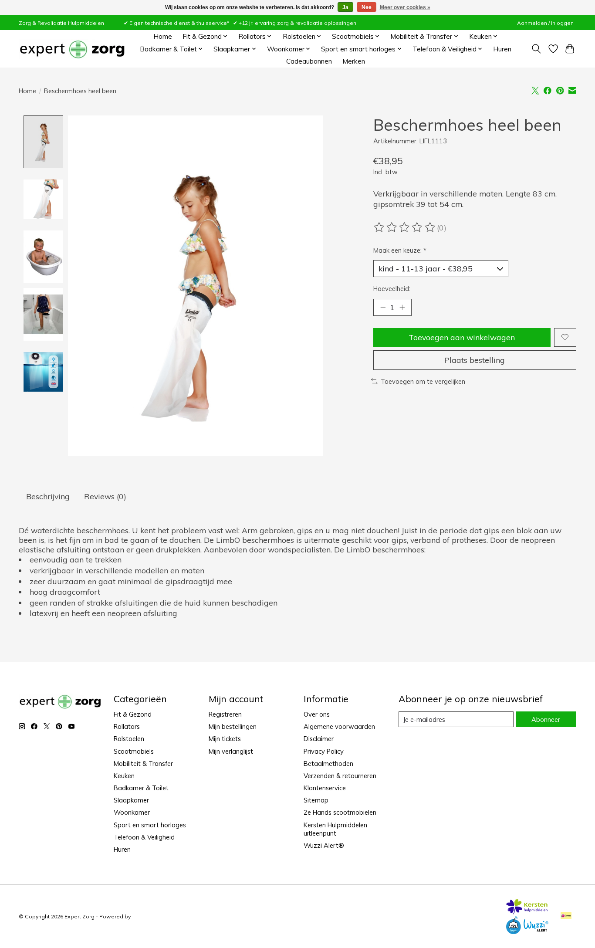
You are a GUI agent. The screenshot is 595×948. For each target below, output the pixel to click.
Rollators (127, 726)
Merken (353, 61)
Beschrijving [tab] (48, 496)
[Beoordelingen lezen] (405, 227)
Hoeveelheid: (391, 288)
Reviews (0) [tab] (105, 496)
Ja (345, 7)
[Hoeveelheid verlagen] (383, 307)
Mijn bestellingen (233, 726)
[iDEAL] (566, 916)
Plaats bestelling (474, 360)
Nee (367, 7)
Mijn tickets (225, 739)
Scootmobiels (134, 751)
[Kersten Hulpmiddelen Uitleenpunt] (527, 911)
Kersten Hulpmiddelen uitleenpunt (335, 829)
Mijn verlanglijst (231, 751)
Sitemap (316, 800)
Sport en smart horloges (150, 825)
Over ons (317, 714)
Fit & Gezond (133, 714)
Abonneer (545, 719)
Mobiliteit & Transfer (143, 763)
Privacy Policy (324, 751)
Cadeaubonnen (309, 61)
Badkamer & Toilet (141, 788)
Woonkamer (132, 812)
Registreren (225, 714)
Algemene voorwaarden (339, 726)
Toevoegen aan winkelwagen (462, 337)
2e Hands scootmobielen (340, 812)
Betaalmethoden (328, 763)
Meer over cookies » (405, 7)
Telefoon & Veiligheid (144, 837)
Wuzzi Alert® (324, 845)
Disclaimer (319, 739)
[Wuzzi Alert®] (527, 931)
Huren (502, 49)
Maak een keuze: (399, 250)
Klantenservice (325, 788)
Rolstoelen (129, 739)
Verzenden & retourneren (340, 776)
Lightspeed (147, 916)
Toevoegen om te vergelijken (423, 381)
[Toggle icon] (536, 49)
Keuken (124, 776)
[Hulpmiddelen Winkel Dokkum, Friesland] (72, 49)
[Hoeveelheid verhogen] (402, 307)
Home (162, 36)
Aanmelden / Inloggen (545, 23)
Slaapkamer (131, 800)
